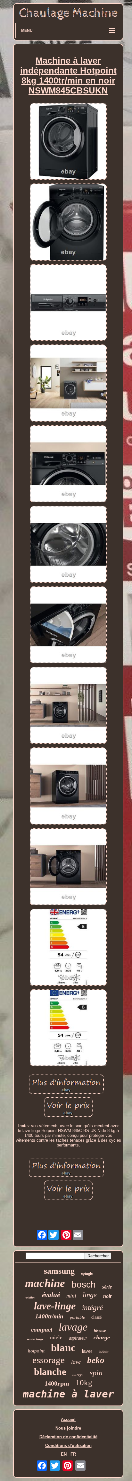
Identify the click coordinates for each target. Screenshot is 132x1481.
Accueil (68, 1419)
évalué (51, 1295)
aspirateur (78, 1338)
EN (64, 1454)
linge (90, 1295)
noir (107, 1296)
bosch (83, 1284)
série (107, 1286)
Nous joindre (68, 1428)
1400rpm (57, 1383)
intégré (92, 1308)
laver (87, 1351)
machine (45, 1283)
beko (95, 1360)
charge (102, 1337)
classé (96, 1317)
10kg (84, 1382)
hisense (100, 1330)
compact (41, 1329)
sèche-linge (35, 1339)
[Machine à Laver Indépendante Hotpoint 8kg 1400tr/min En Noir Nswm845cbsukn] (68, 142)
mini (71, 1296)
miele (56, 1337)
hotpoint (36, 1350)
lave (76, 1362)
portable (77, 1317)
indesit (104, 1352)
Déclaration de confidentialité (68, 1436)
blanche (50, 1371)
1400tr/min (49, 1316)
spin (96, 1373)
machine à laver (68, 1394)
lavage (73, 1327)
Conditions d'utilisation (68, 1445)
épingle (87, 1273)
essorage (48, 1360)
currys (77, 1374)
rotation (30, 1297)
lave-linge (55, 1306)
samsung (59, 1271)
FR (73, 1454)
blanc (63, 1347)
